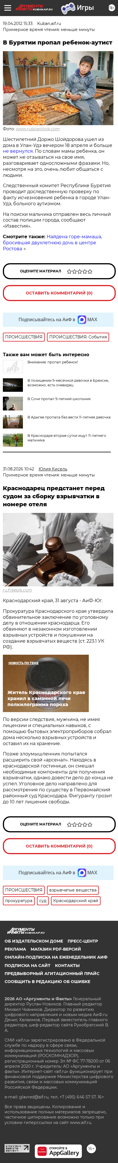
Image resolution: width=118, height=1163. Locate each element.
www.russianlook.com (38, 128)
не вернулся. (18, 151)
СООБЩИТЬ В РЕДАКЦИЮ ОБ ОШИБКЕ (47, 981)
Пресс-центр (83, 941)
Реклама (15, 949)
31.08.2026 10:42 (18, 469)
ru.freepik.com (17, 590)
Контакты (67, 965)
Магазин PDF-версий (56, 949)
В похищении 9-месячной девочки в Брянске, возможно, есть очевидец (68, 382)
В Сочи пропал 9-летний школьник (59, 399)
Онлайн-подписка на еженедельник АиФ (56, 957)
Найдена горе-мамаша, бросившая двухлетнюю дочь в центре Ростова (52, 242)
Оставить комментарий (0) (59, 293)
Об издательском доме (34, 941)
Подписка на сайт (27, 965)
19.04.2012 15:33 (18, 23)
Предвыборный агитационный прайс (52, 973)
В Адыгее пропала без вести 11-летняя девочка (69, 417)
